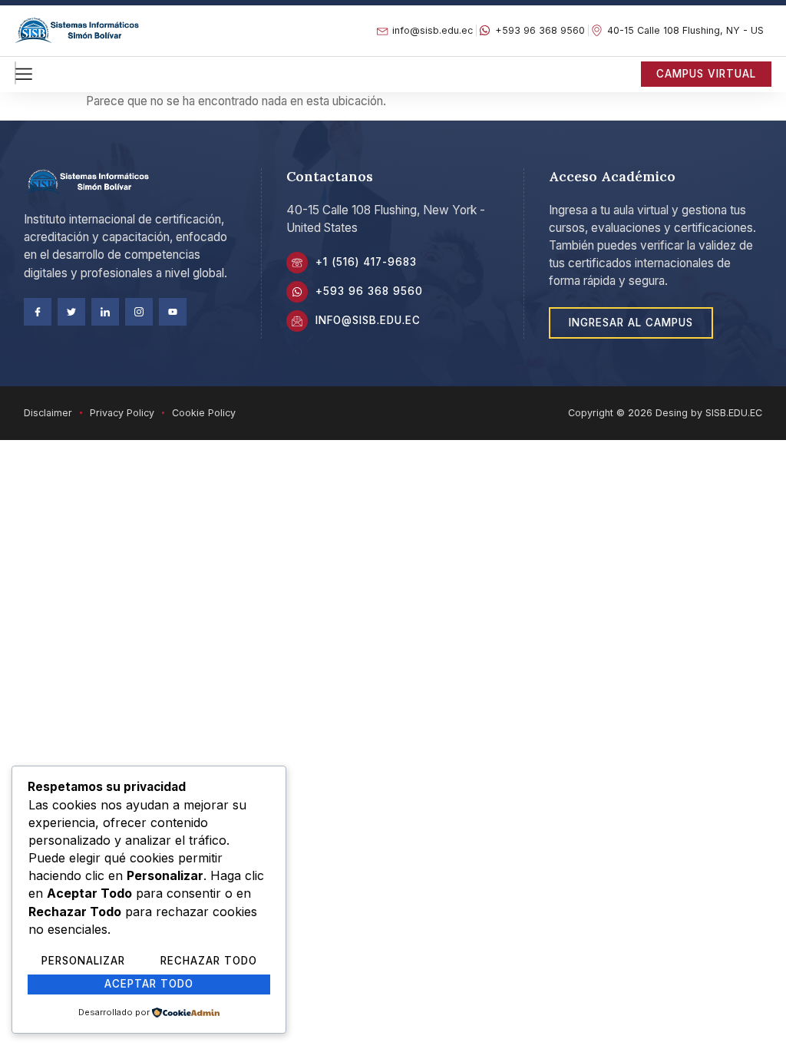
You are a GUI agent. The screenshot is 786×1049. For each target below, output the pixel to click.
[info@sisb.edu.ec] (297, 321)
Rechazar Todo (208, 961)
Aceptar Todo (148, 984)
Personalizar (83, 961)
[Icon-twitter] (71, 312)
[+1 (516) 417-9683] (297, 262)
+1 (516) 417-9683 (366, 262)
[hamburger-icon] (15, 72)
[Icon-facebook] (37, 312)
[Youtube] (173, 312)
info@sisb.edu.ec (368, 320)
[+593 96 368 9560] (297, 292)
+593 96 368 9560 (369, 291)
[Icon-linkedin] (105, 312)
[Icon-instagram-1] (139, 312)
